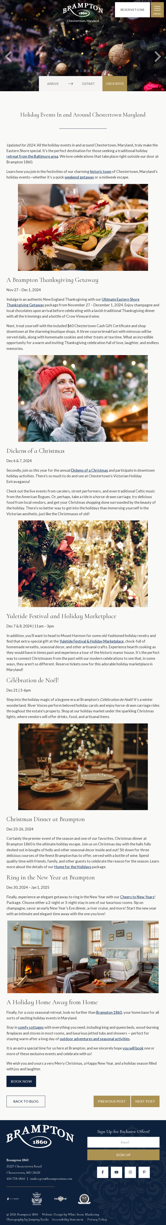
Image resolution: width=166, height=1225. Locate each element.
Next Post (145, 1101)
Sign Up (123, 1155)
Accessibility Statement (67, 1219)
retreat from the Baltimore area (32, 156)
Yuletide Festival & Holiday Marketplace (91, 641)
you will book (133, 1048)
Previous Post (112, 1101)
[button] (8, 45)
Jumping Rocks (39, 1219)
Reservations (132, 9)
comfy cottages (31, 1027)
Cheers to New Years (137, 897)
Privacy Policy (97, 1219)
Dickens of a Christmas (89, 470)
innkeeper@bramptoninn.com (51, 1178)
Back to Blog (25, 1101)
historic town (100, 171)
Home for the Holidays (72, 866)
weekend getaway (79, 177)
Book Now (21, 1081)
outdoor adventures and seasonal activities (95, 1039)
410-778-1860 (16, 1178)
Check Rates (115, 83)
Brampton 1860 (83, 10)
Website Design (52, 1214)
